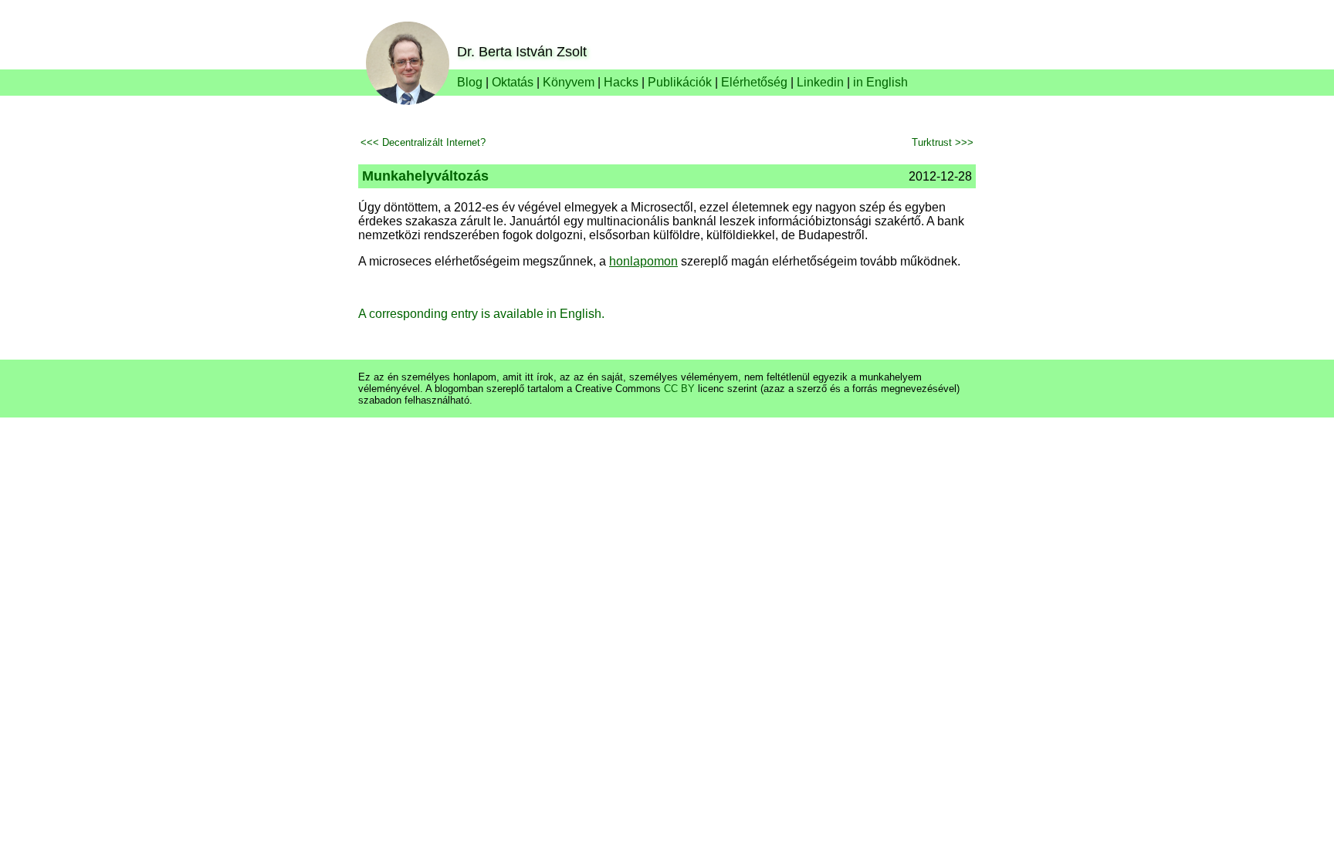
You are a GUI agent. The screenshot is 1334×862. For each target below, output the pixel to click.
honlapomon (643, 261)
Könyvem (568, 82)
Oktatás (512, 82)
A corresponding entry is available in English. (481, 313)
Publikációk (680, 82)
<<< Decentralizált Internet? (423, 142)
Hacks (621, 82)
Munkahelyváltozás (425, 176)
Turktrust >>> (942, 142)
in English (880, 82)
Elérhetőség (754, 82)
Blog (469, 82)
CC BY (679, 388)
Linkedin (820, 82)
